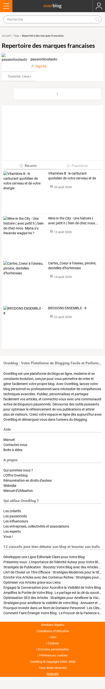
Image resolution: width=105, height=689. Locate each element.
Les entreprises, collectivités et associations (36, 526)
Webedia (9, 485)
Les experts (12, 531)
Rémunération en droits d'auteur (27, 480)
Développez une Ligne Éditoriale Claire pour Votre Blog (44, 557)
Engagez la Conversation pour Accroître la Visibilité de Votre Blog (52, 587)
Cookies (53, 643)
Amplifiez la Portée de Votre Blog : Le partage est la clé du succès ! (52, 593)
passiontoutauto (44, 59)
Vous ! (8, 536)
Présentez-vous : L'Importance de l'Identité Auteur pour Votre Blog (52, 562)
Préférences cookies (53, 655)
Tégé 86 (41, 66)
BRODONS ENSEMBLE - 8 (67, 308)
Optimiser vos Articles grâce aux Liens (32, 582)
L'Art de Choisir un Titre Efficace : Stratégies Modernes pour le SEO (52, 572)
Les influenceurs (15, 521)
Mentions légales (52, 625)
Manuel (9, 440)
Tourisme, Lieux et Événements (29, 76)
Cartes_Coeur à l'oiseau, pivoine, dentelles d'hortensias (72, 265)
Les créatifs (12, 511)
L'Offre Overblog (15, 475)
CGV (53, 637)
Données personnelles (53, 649)
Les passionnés (15, 516)
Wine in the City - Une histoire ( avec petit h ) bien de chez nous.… (73, 220)
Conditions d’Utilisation (53, 631)
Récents (31, 165)
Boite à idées (12, 450)
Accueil (6, 35)
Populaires (80, 165)
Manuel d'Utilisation (18, 491)
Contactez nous (15, 445)
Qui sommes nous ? (18, 470)
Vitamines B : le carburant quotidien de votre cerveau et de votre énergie (72, 176)
